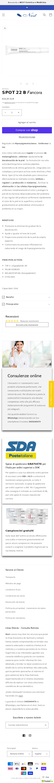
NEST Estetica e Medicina (23, 778)
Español (38, 754)
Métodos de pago (13, 583)
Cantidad (5, 107)
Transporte (10, 577)
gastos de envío (10, 102)
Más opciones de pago (27, 137)
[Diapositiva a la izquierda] (21, 84)
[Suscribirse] (45, 725)
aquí (21, 695)
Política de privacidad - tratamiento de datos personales (26, 610)
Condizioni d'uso (13, 589)
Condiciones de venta (15, 596)
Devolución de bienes (15, 602)
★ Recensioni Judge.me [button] (51, 394)
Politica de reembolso (15, 618)
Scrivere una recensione (27, 324)
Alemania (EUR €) (17, 754)
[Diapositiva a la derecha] (33, 84)
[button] (3, 15)
